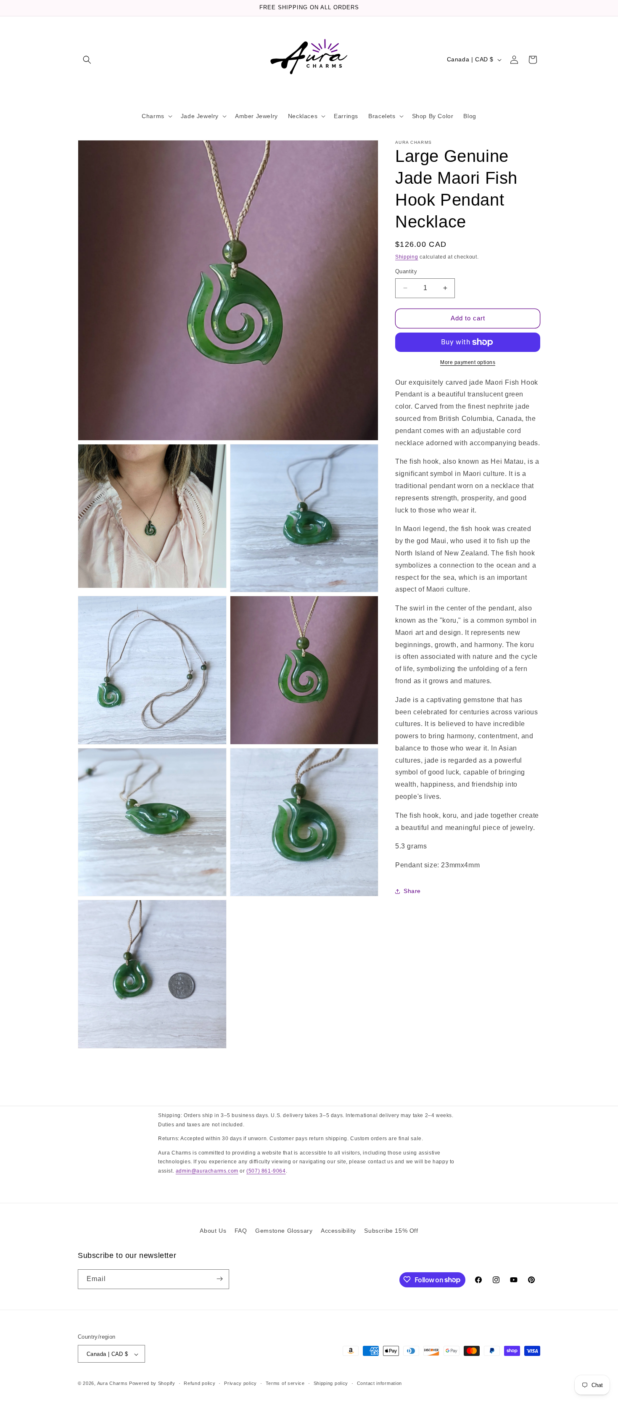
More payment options (467, 362)
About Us (213, 1230)
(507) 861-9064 (265, 1171)
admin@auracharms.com (207, 1171)
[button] (87, 59)
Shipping (406, 257)
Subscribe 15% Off (391, 1230)
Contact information (379, 1383)
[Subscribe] (219, 1279)
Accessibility (338, 1230)
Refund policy (199, 1383)
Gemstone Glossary (283, 1230)
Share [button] (412, 891)
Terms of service (285, 1383)
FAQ (241, 1230)
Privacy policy (240, 1383)
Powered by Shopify (152, 1383)
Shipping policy (331, 1383)
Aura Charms (112, 1383)
